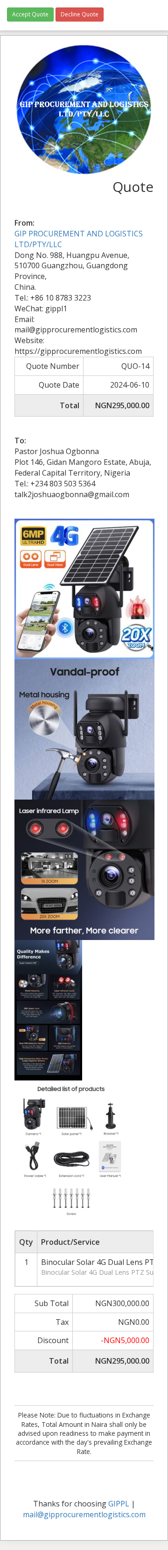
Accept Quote (30, 14)
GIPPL (118, 1504)
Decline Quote (79, 14)
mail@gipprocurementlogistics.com (84, 1514)
